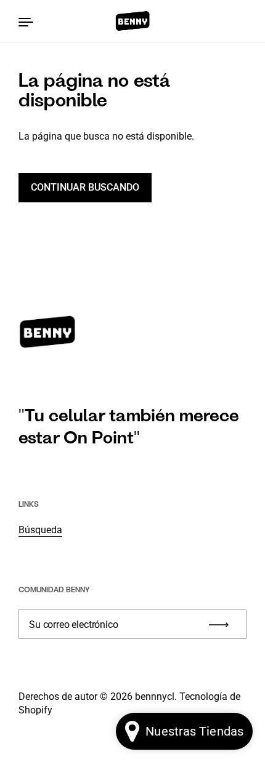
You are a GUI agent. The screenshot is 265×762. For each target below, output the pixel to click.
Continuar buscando (85, 187)
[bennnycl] (132, 21)
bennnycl (154, 696)
